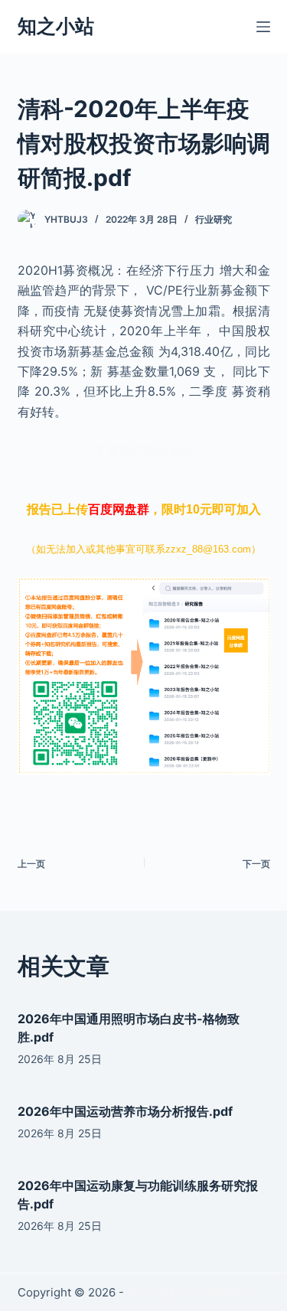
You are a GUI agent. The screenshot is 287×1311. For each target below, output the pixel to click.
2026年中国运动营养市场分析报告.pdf (125, 1111)
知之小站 (56, 26)
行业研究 (213, 219)
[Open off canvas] (263, 27)
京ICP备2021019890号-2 (192, 1292)
